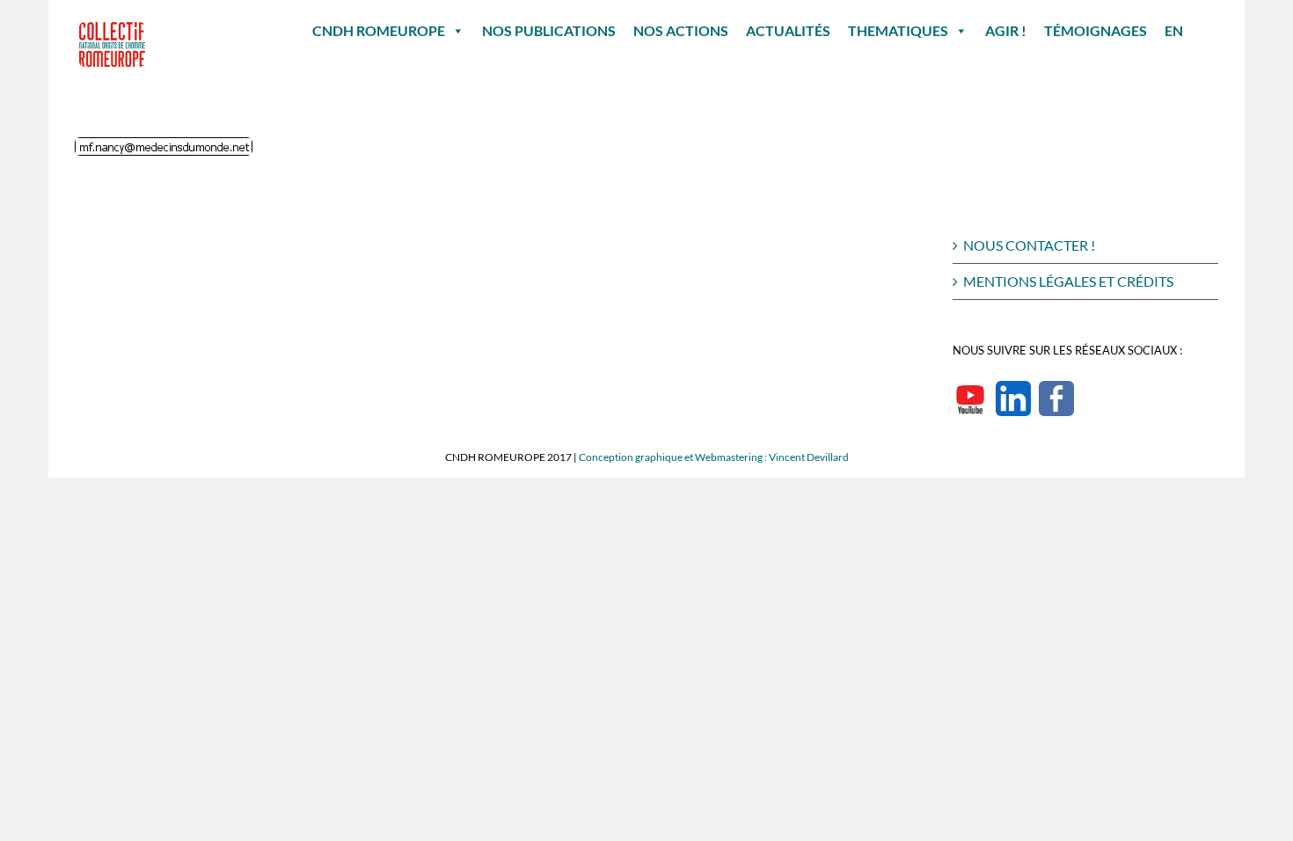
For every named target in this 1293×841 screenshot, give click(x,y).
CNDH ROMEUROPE (378, 30)
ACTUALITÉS (788, 30)
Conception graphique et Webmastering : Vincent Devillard (714, 457)
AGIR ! (1005, 30)
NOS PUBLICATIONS (549, 30)
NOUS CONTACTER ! (1029, 245)
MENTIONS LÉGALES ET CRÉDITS (1068, 281)
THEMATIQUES (898, 30)
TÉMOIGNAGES (1095, 30)
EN (1174, 30)
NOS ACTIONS (680, 30)
